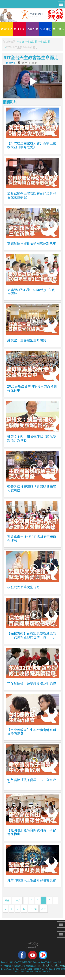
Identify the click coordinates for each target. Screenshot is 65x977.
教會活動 (6, 29)
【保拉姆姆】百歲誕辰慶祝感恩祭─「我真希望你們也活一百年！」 (31, 635)
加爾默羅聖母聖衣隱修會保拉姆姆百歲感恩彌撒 (31, 195)
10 (24, 908)
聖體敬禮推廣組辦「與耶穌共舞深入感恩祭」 (31, 488)
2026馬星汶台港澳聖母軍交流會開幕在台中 (32, 388)
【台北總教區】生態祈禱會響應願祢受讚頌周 (31, 731)
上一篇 (17, 900)
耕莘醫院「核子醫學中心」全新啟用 (31, 781)
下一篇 (33, 908)
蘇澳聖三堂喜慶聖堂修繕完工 (28, 340)
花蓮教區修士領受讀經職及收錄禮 (31, 683)
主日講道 (58, 29)
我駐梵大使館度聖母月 (23, 586)
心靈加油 (32, 29)
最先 (7, 900)
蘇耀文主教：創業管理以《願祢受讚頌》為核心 (31, 438)
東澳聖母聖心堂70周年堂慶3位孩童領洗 (31, 291)
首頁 (21, 41)
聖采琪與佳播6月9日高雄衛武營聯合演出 (31, 538)
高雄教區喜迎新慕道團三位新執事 (31, 243)
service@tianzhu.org (51, 965)
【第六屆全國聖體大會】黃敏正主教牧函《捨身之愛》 (31, 145)
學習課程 (45, 29)
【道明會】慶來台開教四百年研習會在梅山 (31, 832)
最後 (43, 908)
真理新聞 (19, 29)
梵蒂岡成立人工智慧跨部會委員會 (31, 880)
